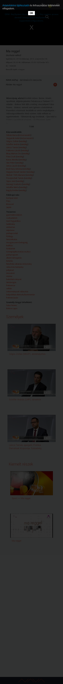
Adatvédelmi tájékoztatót (16, 5)
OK (31, 13)
